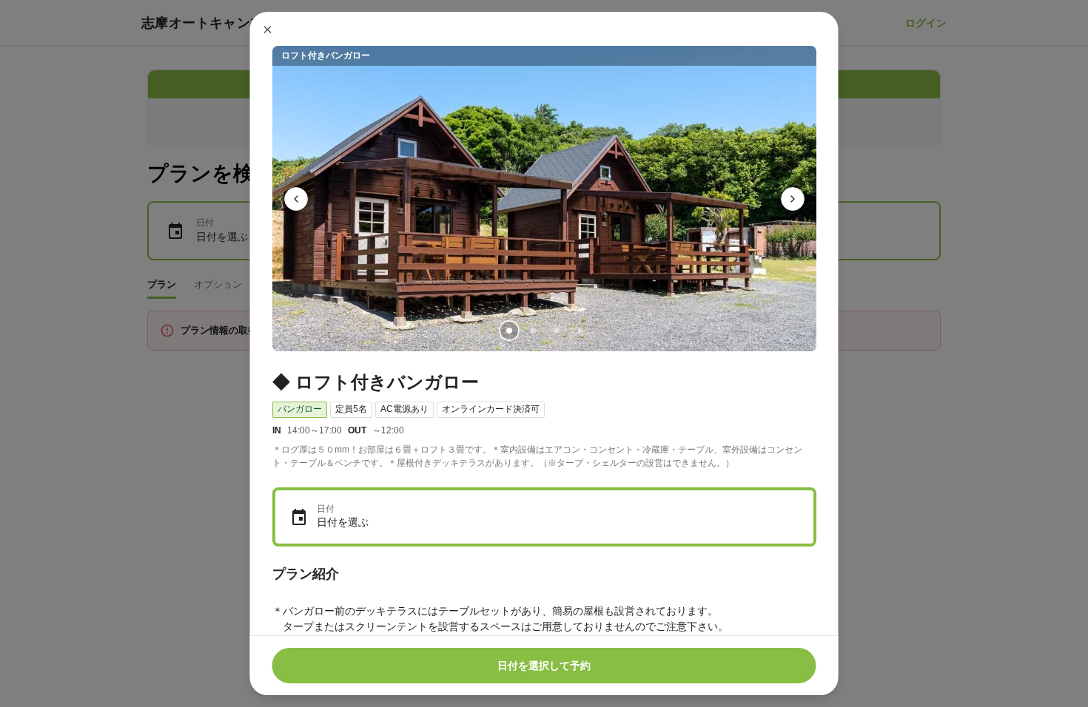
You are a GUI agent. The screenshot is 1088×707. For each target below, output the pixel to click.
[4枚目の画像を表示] (579, 330)
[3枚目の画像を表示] (556, 330)
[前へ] (296, 199)
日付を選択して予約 (544, 666)
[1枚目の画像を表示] (508, 330)
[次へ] (793, 199)
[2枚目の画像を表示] (532, 330)
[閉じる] (268, 29)
